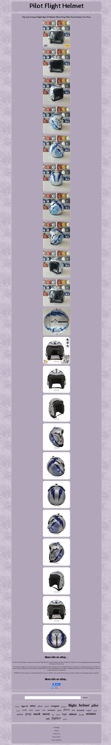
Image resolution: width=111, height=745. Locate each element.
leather (37, 710)
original (88, 710)
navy (33, 705)
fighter (56, 718)
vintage (17, 706)
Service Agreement (56, 740)
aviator (91, 714)
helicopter (63, 706)
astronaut (51, 710)
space (65, 719)
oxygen (55, 705)
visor (31, 710)
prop (28, 714)
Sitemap (56, 730)
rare (43, 710)
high (64, 714)
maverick (81, 715)
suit (48, 718)
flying (58, 715)
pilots (40, 706)
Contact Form (56, 733)
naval (46, 706)
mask (36, 714)
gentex (20, 714)
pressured (80, 710)
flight (72, 705)
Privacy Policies (56, 737)
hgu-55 (95, 710)
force (67, 709)
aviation (59, 710)
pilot (95, 705)
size (53, 715)
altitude (73, 714)
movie (46, 714)
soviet (24, 710)
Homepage (56, 727)
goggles (18, 710)
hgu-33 (24, 706)
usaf (73, 710)
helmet (84, 705)
